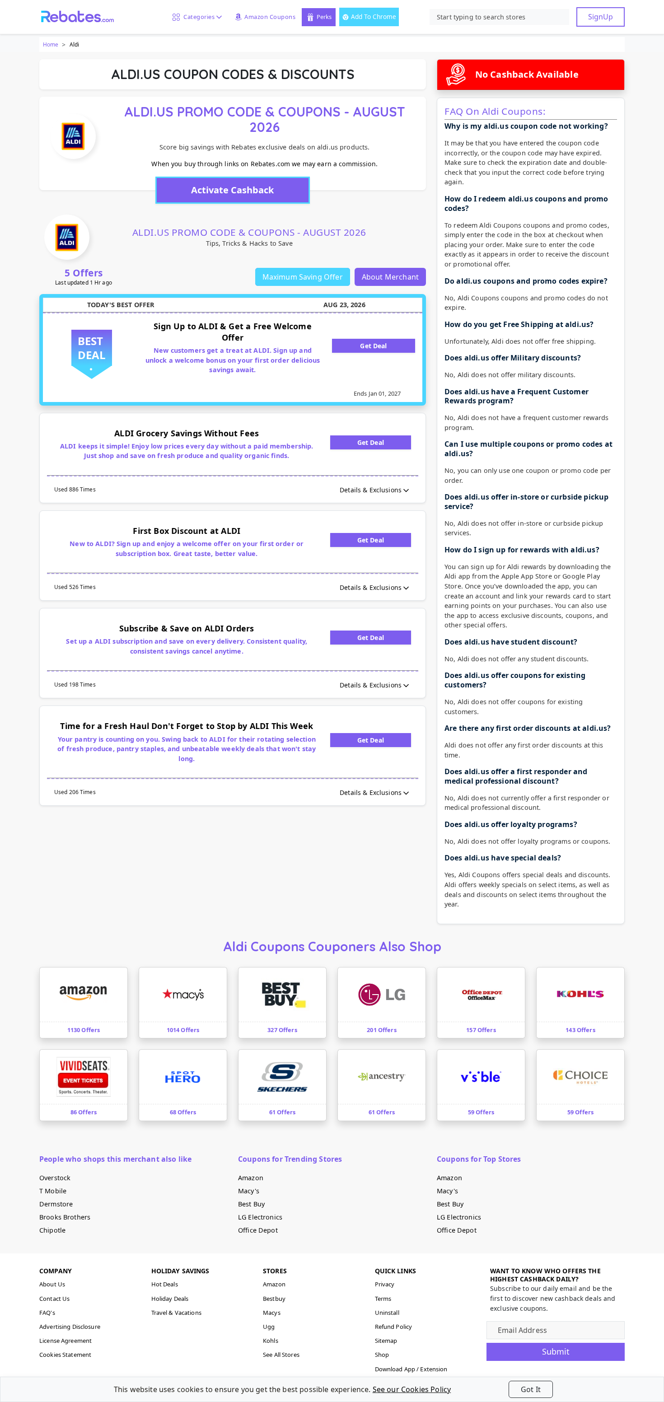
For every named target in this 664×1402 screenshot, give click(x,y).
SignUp (600, 17)
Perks (324, 17)
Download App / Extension (411, 1369)
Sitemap (386, 1341)
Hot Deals (164, 1284)
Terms (383, 1299)
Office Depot (258, 1230)
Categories (197, 17)
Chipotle (52, 1230)
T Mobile (52, 1191)
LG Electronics (260, 1217)
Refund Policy (393, 1327)
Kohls (270, 1341)
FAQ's (47, 1313)
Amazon (250, 1177)
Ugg (269, 1327)
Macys (272, 1313)
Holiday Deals (170, 1299)
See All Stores (281, 1355)
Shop (382, 1355)
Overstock (54, 1177)
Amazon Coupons (269, 17)
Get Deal (373, 345)
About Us (52, 1284)
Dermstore (56, 1204)
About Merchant (390, 277)
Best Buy (251, 1204)
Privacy (385, 1284)
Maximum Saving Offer (302, 277)
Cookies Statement (65, 1355)
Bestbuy (274, 1299)
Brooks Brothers (64, 1217)
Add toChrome (373, 16)
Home (50, 44)
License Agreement (65, 1341)
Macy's (248, 1191)
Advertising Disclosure (69, 1327)
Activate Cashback (232, 190)
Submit (556, 1351)
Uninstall (387, 1313)
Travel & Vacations (176, 1313)
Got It (531, 1389)
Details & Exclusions (371, 490)
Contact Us (54, 1299)
